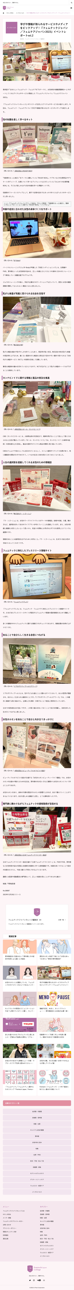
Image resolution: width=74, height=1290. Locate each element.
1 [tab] (36, 77)
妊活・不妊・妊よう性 (37, 1161)
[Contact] (44, 1280)
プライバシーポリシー (9, 1228)
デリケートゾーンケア (37, 1179)
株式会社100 (18, 345)
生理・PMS (37, 1154)
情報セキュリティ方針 (9, 1231)
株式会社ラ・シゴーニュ (22, 513)
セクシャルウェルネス (37, 1173)
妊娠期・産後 (37, 1167)
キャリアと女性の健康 (37, 1130)
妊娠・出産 (37, 1124)
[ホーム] (3, 13)
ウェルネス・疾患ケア (37, 1185)
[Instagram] (34, 1280)
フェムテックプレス (21, 602)
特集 (37, 1148)
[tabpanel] (37, 61)
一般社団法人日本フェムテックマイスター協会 (30, 855)
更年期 (37, 1136)
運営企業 (5, 1238)
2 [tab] (38, 77)
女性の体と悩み (37, 1142)
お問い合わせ (7, 1224)
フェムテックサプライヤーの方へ (13, 1221)
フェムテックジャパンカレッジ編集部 (34, 39)
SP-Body (17, 260)
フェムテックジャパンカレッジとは (13, 1211)
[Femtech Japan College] (8, 8)
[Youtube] (39, 1280)
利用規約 (5, 1235)
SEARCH (71, 2)
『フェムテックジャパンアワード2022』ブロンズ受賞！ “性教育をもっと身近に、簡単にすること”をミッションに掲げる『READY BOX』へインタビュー (36, 204)
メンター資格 (7, 1217)
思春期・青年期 (37, 1117)
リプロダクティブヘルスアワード (25, 686)
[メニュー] (71, 8)
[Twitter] (30, 1280)
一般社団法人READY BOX (23, 171)
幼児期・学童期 (37, 1111)
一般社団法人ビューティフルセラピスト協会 (29, 770)
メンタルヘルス (37, 1192)
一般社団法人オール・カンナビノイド (27, 429)
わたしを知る (7, 1214)
